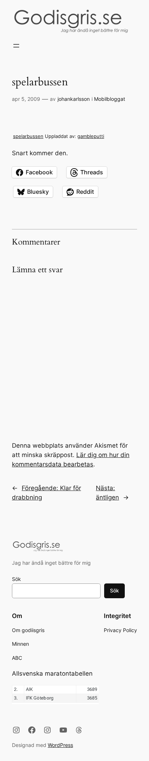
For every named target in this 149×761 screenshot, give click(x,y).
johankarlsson (74, 99)
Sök (16, 579)
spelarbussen (28, 136)
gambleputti (90, 136)
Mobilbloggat (109, 99)
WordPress (60, 745)
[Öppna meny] (16, 45)
